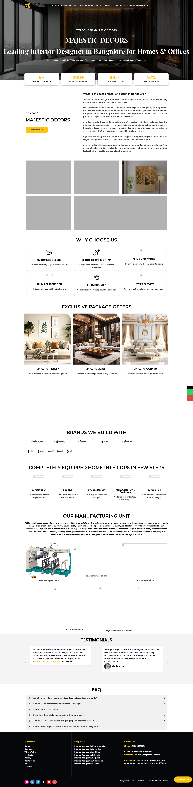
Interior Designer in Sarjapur (87, 758)
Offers (27, 764)
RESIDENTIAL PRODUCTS (90, 5)
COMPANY (62, 5)
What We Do (30, 752)
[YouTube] (49, 782)
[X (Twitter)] (43, 782)
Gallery (27, 758)
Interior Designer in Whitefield (87, 749)
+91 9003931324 (138, 746)
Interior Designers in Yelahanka (88, 761)
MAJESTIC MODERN (96, 368)
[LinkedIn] (38, 782)
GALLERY (139, 5)
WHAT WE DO (73, 5)
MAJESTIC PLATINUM (145, 368)
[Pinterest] (54, 782)
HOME (54, 5)
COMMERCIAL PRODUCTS (114, 5)
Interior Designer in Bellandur (87, 755)
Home (27, 746)
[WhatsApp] (190, 392)
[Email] (190, 398)
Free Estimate (183, 779)
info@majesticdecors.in (149, 754)
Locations (29, 767)
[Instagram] (26, 782)
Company (29, 749)
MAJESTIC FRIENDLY (48, 368)
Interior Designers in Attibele (87, 752)
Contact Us (29, 761)
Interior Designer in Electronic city (89, 746)
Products (28, 755)
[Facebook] (32, 782)
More (146, 5)
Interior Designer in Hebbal (86, 764)
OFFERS (131, 5)
